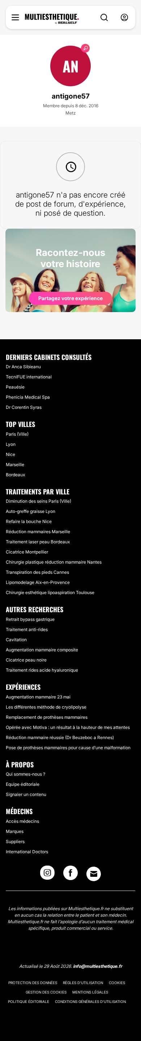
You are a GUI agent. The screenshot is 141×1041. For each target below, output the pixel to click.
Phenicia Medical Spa (28, 397)
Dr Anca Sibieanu (23, 366)
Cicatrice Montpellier (27, 552)
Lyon (11, 444)
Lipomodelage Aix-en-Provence (38, 582)
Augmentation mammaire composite (42, 649)
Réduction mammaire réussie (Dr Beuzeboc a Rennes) (60, 737)
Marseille (15, 464)
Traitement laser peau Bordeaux (38, 541)
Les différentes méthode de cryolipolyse (46, 707)
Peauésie (15, 387)
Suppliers (15, 841)
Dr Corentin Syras (24, 407)
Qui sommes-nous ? (25, 774)
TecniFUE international (29, 377)
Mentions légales (90, 992)
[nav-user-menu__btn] (124, 17)
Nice (10, 454)
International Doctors (27, 851)
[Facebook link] (70, 875)
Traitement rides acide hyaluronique (42, 670)
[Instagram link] (47, 875)
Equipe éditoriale (22, 784)
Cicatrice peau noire (26, 660)
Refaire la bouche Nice (29, 521)
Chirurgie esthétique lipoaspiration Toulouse (50, 592)
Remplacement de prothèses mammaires (46, 717)
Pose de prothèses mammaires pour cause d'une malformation (68, 747)
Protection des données (32, 982)
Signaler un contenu (26, 794)
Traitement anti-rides (27, 629)
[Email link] (93, 874)
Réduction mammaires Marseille (38, 531)
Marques (15, 831)
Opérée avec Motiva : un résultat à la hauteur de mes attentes (68, 727)
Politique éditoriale (28, 1001)
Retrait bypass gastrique (30, 619)
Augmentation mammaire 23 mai (38, 697)
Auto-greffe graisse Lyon (30, 511)
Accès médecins (22, 821)
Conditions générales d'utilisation (90, 1001)
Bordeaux (15, 474)
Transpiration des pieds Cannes (37, 572)
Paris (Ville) (17, 434)
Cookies (117, 982)
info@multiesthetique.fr (97, 966)
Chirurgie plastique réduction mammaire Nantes (54, 562)
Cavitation (16, 639)
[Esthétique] (52, 19)
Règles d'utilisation (83, 982)
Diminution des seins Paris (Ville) (38, 501)
